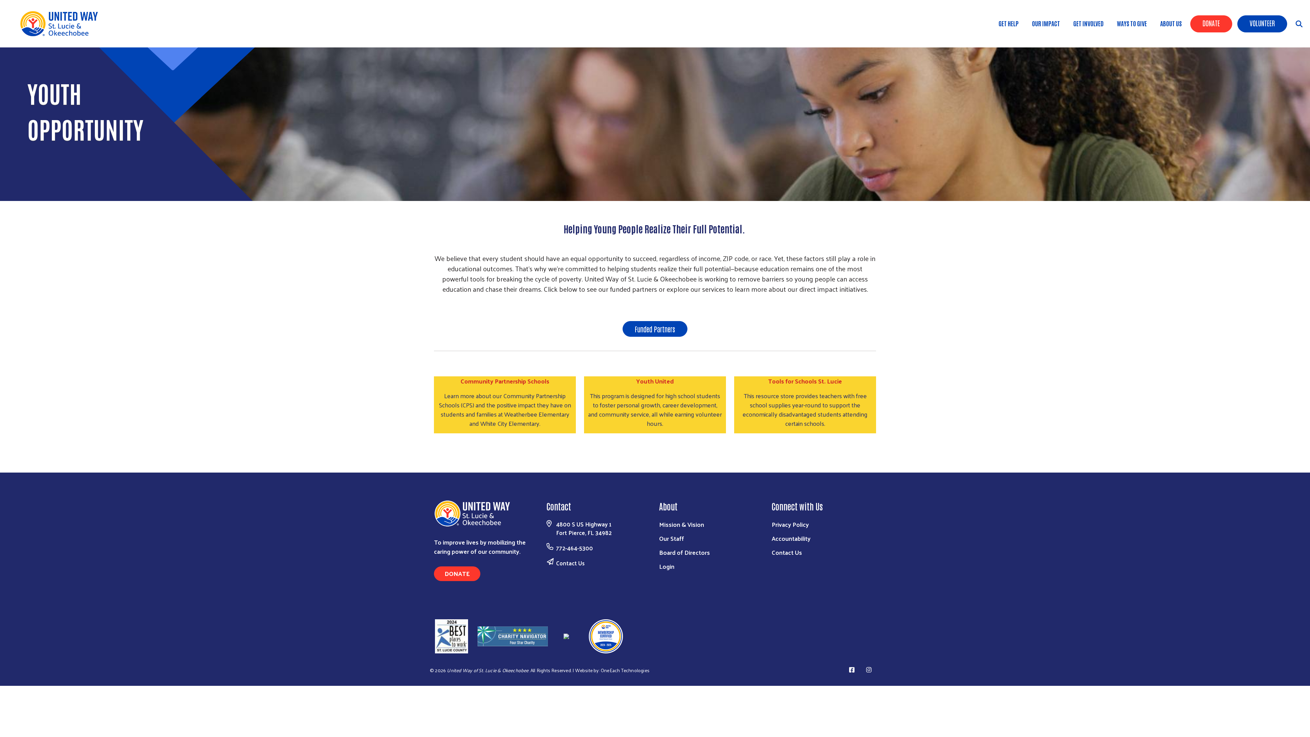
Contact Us (570, 563)
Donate (1211, 22)
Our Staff (671, 538)
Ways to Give (1132, 23)
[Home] (61, 23)
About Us (1171, 23)
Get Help (1009, 23)
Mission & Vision (681, 524)
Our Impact (1046, 23)
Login (666, 566)
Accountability (791, 538)
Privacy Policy (790, 524)
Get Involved (1088, 23)
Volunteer (1262, 22)
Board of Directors (684, 552)
